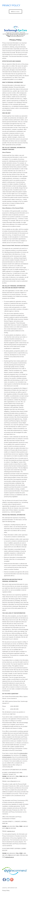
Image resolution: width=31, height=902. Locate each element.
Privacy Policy (6, 890)
